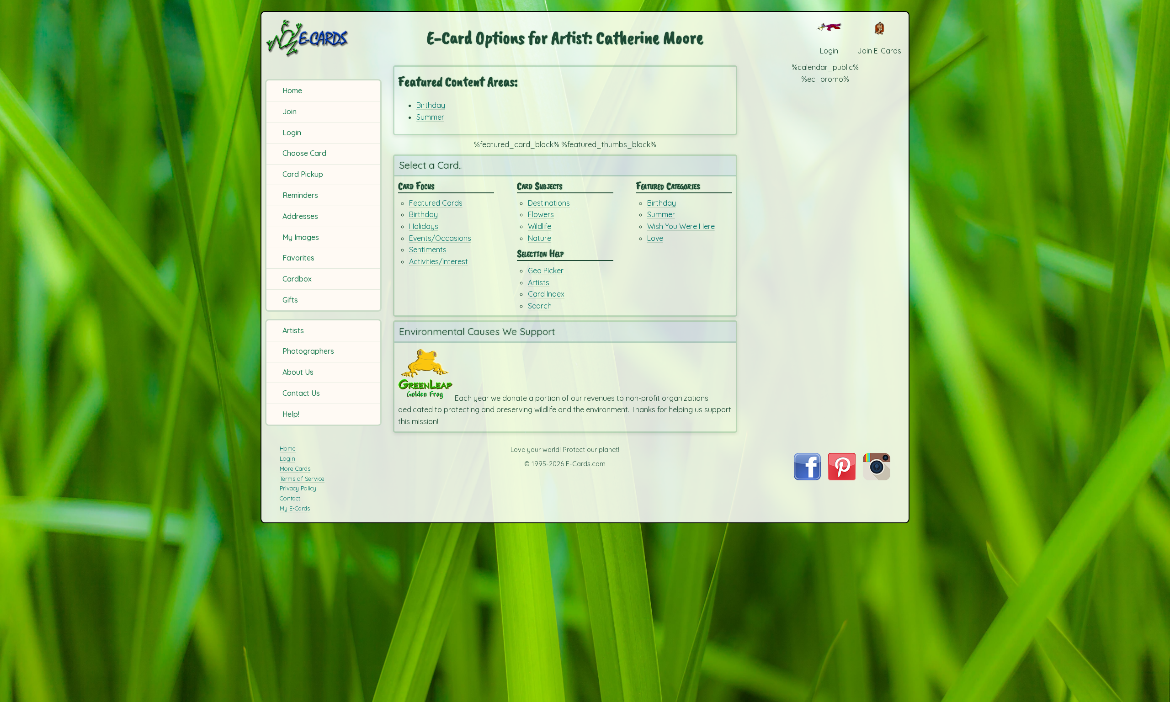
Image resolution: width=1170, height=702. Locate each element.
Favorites (298, 257)
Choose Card (304, 153)
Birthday (430, 105)
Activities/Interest (438, 261)
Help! (290, 414)
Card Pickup (302, 174)
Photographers (308, 351)
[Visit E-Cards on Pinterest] (842, 477)
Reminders (300, 195)
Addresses (300, 216)
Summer (430, 117)
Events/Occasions (440, 238)
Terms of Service (302, 478)
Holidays (423, 226)
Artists (293, 330)
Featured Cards (436, 202)
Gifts (290, 299)
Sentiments (428, 249)
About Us (298, 372)
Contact (290, 498)
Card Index (546, 293)
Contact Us (301, 393)
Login (291, 132)
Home (292, 90)
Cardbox (297, 278)
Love (655, 238)
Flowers (541, 214)
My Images (300, 237)
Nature (539, 238)
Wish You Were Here (681, 226)
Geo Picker (546, 270)
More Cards (295, 468)
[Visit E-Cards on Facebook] (807, 477)
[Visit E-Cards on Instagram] (876, 477)
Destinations (549, 202)
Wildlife (539, 226)
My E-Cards (295, 508)
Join (289, 111)
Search (540, 305)
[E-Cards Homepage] (322, 38)
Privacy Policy (298, 488)
